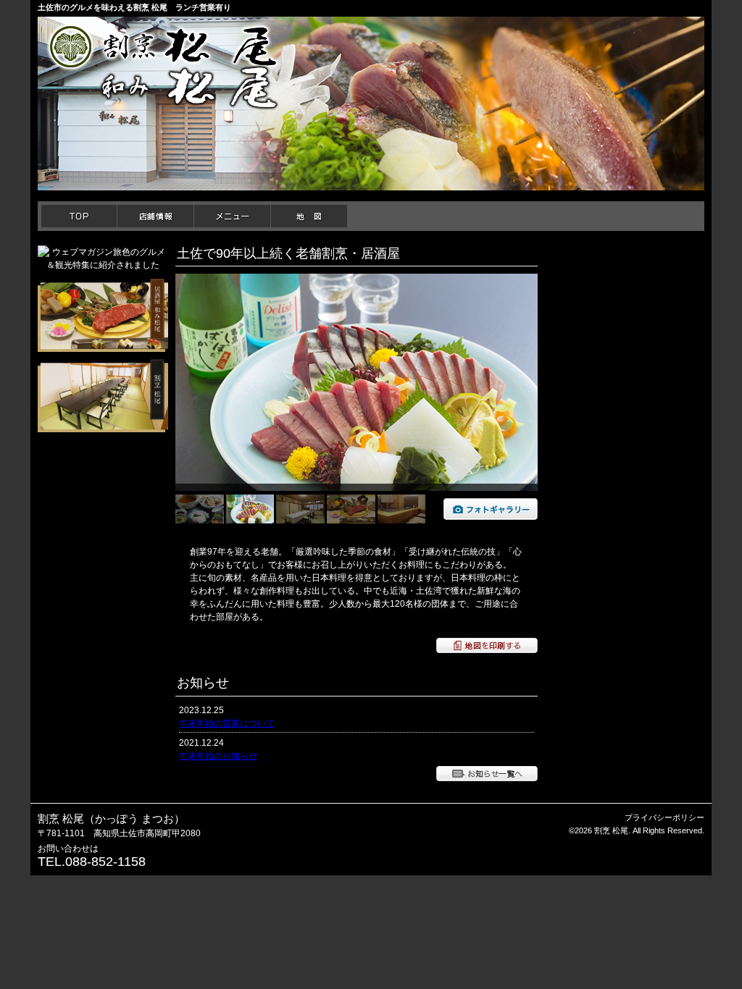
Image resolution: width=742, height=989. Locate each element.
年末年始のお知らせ (218, 756)
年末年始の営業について (227, 723)
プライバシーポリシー (664, 817)
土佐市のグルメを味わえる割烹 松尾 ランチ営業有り (134, 7)
